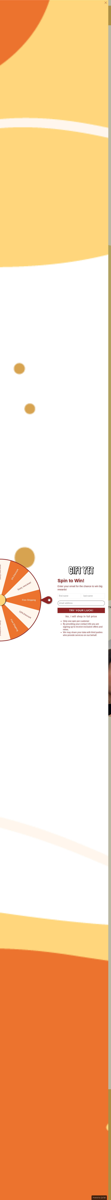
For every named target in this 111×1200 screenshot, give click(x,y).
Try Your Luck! (81, 610)
